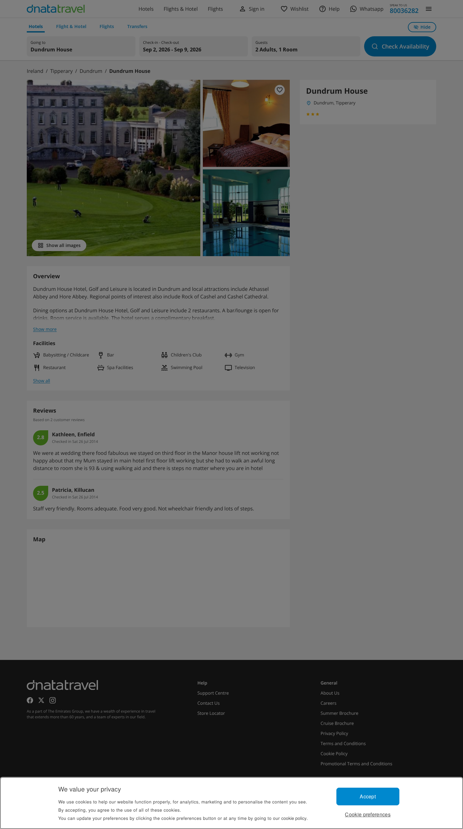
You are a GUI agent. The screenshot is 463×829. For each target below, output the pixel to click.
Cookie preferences (368, 814)
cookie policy (293, 818)
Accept (368, 796)
